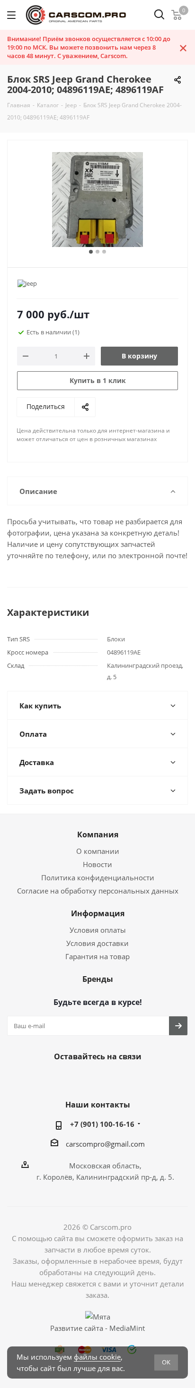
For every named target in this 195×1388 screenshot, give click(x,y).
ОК (166, 1362)
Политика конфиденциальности (97, 877)
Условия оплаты (98, 930)
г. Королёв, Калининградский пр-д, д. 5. (105, 1177)
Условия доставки (97, 943)
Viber (118, 1078)
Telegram (95, 1078)
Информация (97, 913)
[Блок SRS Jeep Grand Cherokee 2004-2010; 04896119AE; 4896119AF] (97, 199)
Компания (97, 834)
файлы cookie (97, 1357)
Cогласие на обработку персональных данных (97, 890)
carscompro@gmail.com (105, 1144)
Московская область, (105, 1165)
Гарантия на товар (97, 956)
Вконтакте (71, 1078)
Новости (97, 864)
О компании (97, 851)
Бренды (97, 979)
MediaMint (127, 1328)
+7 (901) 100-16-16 (102, 1124)
